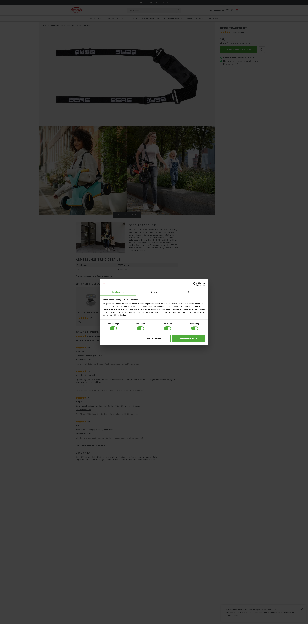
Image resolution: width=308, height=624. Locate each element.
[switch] (140, 328)
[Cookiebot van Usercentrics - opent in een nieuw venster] (194, 284)
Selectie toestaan (153, 338)
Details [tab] (154, 292)
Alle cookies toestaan (188, 338)
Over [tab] (190, 292)
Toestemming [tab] (118, 292)
